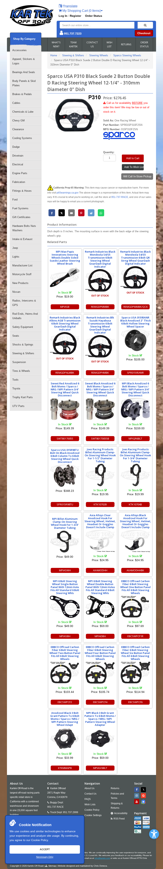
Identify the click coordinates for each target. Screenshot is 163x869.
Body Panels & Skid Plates (24, 83)
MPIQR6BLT (135, 438)
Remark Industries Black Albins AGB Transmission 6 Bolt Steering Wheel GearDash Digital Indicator (65, 323)
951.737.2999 (70, 812)
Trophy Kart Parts (22, 397)
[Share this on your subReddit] (91, 212)
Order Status (93, 15)
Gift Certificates (21, 217)
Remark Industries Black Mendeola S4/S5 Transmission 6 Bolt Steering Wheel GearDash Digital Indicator (100, 259)
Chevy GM (18, 120)
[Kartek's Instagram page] (137, 795)
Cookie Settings (93, 815)
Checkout (143, 33)
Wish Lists (89, 804)
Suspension (19, 362)
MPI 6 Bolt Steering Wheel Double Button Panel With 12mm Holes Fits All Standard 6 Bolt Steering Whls (100, 587)
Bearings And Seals (23, 72)
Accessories (19, 50)
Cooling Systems (22, 138)
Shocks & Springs (22, 344)
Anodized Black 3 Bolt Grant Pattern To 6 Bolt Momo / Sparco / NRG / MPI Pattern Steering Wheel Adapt (64, 719)
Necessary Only (44, 857)
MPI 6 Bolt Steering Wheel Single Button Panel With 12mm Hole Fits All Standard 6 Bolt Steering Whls (64, 587)
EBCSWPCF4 (100, 702)
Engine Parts (19, 173)
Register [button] (75, 15)
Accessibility (120, 813)
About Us (89, 788)
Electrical (17, 164)
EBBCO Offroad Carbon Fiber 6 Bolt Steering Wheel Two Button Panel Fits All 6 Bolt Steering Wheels (64, 653)
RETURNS (126, 44)
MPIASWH (65, 570)
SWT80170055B (100, 438)
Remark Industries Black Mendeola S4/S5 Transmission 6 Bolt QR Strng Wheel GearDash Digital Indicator (135, 257)
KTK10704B (135, 504)
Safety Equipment (22, 326)
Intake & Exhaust (22, 239)
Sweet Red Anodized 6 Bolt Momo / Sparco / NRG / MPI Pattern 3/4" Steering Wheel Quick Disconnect (65, 389)
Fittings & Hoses (22, 190)
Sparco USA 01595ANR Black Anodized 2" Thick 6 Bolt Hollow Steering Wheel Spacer (135, 322)
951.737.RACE (55, 807)
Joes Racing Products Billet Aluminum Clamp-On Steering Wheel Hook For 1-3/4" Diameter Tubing (135, 455)
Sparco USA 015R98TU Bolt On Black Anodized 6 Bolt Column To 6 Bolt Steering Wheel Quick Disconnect (65, 456)
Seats (15, 335)
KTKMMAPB (65, 768)
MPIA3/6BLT (100, 768)
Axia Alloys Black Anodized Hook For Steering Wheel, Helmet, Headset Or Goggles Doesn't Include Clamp (135, 521)
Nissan (16, 291)
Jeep (15, 247)
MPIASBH (64, 636)
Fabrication (18, 182)
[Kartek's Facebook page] (137, 789)
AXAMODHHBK (135, 570)
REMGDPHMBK (100, 372)
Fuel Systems (20, 208)
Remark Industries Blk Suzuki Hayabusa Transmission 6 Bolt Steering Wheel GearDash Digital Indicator (100, 325)
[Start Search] (145, 25)
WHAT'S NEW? (56, 44)
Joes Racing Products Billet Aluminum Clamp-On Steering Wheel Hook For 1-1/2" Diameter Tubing (100, 455)
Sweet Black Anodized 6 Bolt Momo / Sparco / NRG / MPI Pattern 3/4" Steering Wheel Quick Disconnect (100, 389)
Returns (115, 788)
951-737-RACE (119, 197)
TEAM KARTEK (73, 44)
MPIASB (64, 307)
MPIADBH (100, 636)
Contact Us (90, 793)
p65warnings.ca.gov (68, 192)
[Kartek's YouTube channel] (137, 801)
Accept (45, 849)
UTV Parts (18, 406)
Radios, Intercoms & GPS (24, 303)
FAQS (87, 799)
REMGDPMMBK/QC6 (135, 307)
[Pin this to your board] (81, 212)
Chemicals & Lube (22, 111)
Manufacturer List (22, 265)
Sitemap (52, 866)
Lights (15, 256)
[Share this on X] (61, 212)
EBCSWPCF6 (135, 702)
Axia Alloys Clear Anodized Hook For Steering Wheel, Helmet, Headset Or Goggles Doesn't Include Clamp (100, 521)
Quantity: (108, 152)
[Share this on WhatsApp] (101, 212)
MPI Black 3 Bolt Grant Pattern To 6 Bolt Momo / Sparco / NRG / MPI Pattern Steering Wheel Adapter (100, 719)
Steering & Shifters (23, 353)
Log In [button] (63, 15)
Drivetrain (17, 155)
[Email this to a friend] (71, 212)
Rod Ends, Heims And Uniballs (25, 316)
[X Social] (144, 789)
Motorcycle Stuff (21, 274)
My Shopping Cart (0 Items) (81, 10)
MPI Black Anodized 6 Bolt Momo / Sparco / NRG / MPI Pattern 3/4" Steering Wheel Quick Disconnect (135, 389)
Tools (15, 379)
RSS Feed (119, 818)
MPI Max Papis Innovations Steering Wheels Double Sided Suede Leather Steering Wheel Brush (65, 257)
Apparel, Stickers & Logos (23, 61)
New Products (20, 283)
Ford (14, 199)
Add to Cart (132, 158)
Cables (16, 102)
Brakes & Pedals (22, 94)
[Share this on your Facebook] (52, 212)
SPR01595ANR (135, 372)
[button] (154, 834)
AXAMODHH (100, 570)
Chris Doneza (100, 866)
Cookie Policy (39, 840)
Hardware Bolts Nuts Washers (24, 228)
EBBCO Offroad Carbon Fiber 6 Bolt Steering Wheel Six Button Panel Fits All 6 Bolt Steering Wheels (135, 653)
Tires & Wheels (21, 370)
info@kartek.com (102, 858)
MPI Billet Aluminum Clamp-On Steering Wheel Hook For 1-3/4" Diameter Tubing (65, 523)
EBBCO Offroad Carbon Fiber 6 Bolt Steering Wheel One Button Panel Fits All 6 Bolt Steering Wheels (135, 587)
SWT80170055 (65, 438)
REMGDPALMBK (64, 372)
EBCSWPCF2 (65, 702)
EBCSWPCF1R (135, 636)
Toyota (16, 388)
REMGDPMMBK (100, 307)
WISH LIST (109, 44)
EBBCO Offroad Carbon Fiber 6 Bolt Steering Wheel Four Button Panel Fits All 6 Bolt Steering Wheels (100, 653)
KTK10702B (100, 504)
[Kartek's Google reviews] (144, 795)
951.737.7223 (73, 33)
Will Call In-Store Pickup (137, 176)
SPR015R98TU (65, 504)
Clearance (18, 129)
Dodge (16, 146)
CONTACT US (92, 44)
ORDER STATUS (144, 44)
